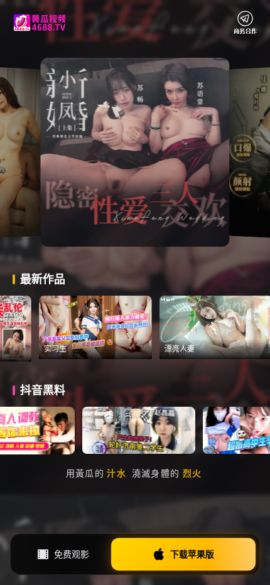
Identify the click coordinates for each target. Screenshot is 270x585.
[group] (113, 327)
